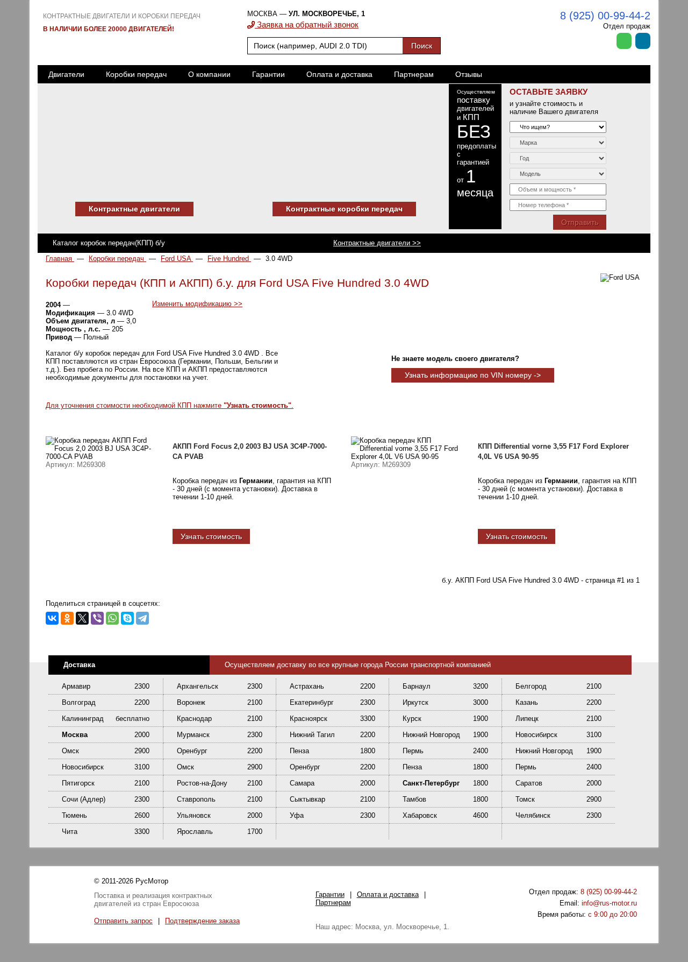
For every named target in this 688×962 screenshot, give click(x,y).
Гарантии (268, 74)
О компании (209, 74)
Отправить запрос (123, 921)
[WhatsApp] (112, 618)
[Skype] (127, 618)
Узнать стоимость (211, 536)
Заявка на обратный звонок (307, 24)
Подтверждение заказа (202, 921)
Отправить (579, 222)
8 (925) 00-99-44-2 (605, 16)
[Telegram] (142, 618)
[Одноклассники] (67, 618)
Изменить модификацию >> (197, 304)
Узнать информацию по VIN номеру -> (473, 375)
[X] (82, 618)
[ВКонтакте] (52, 618)
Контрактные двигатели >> (377, 243)
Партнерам (414, 74)
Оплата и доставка (339, 74)
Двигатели (66, 74)
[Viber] (97, 618)
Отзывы (468, 74)
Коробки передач (136, 74)
